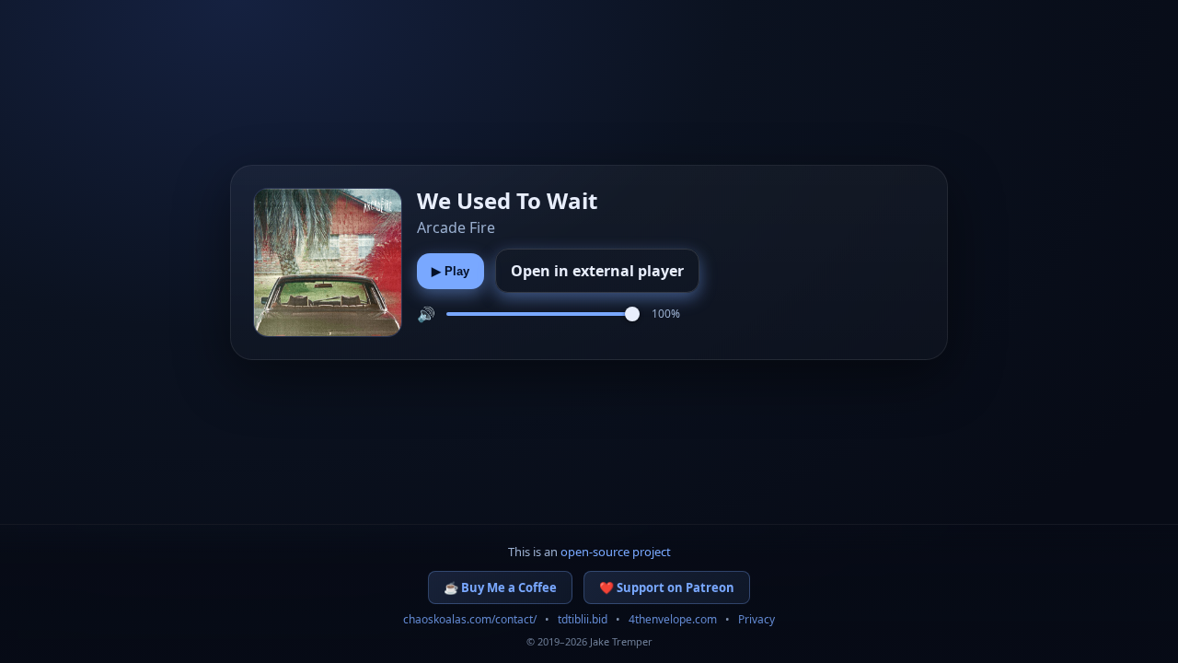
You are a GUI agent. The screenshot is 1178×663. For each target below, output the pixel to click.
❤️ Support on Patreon (666, 587)
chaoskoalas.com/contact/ (470, 619)
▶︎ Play (450, 271)
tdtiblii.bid (582, 619)
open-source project (615, 551)
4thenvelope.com (673, 619)
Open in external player (597, 271)
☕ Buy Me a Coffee (500, 587)
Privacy (756, 619)
